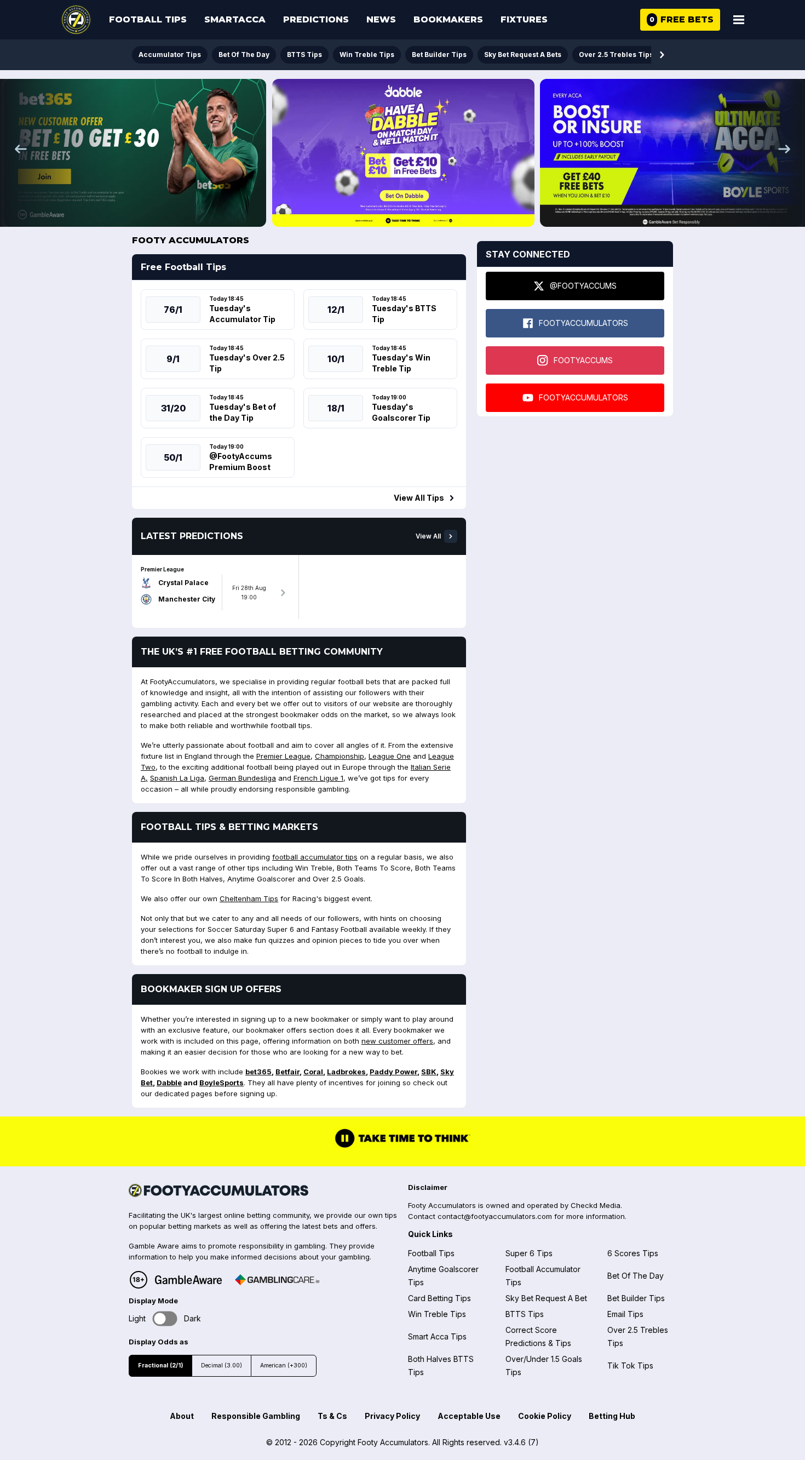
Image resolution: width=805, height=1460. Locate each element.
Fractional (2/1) (160, 1365)
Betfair (287, 1071)
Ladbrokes (346, 1071)
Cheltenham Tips (249, 898)
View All (428, 536)
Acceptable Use (469, 1416)
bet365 (258, 1071)
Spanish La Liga (177, 778)
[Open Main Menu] (738, 19)
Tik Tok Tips (630, 1365)
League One (390, 756)
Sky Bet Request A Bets (522, 54)
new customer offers (397, 1041)
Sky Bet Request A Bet (546, 1298)
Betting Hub (612, 1416)
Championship (339, 756)
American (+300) (283, 1365)
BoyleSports (221, 1082)
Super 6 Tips (529, 1253)
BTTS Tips (304, 54)
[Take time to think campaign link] (402, 1146)
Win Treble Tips (367, 54)
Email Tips (625, 1314)
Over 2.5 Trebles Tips (616, 54)
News (381, 19)
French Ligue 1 (318, 778)
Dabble (169, 1082)
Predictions (316, 19)
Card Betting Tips (439, 1298)
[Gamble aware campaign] (188, 1279)
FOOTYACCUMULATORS (583, 323)
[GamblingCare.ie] (277, 1279)
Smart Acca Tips (437, 1336)
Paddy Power (393, 1071)
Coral (313, 1071)
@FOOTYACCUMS (583, 285)
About (182, 1416)
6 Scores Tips (632, 1253)
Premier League (283, 756)
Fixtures (524, 19)
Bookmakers (448, 19)
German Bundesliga (242, 778)
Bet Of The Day (244, 54)
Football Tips (148, 19)
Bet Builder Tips (439, 54)
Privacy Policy (392, 1416)
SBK (428, 1071)
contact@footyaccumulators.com (495, 1216)
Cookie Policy (544, 1416)
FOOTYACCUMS (583, 360)
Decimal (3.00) (221, 1365)
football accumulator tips (315, 856)
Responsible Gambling (255, 1416)
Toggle (165, 1319)
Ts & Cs (332, 1416)
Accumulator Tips (170, 54)
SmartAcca (235, 19)
